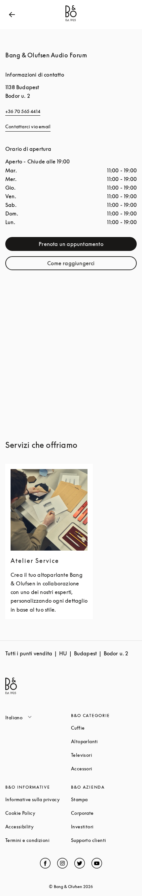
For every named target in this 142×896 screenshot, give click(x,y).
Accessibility (38, 826)
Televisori (104, 755)
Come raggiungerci (87, 264)
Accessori (104, 768)
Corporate (104, 813)
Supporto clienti (104, 840)
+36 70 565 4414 (22, 111)
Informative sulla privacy (38, 799)
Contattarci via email (28, 126)
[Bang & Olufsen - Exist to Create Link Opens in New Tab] (71, 21)
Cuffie (103, 728)
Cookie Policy (38, 813)
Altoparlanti (104, 741)
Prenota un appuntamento (83, 245)
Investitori (104, 826)
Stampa (104, 799)
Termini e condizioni (38, 840)
